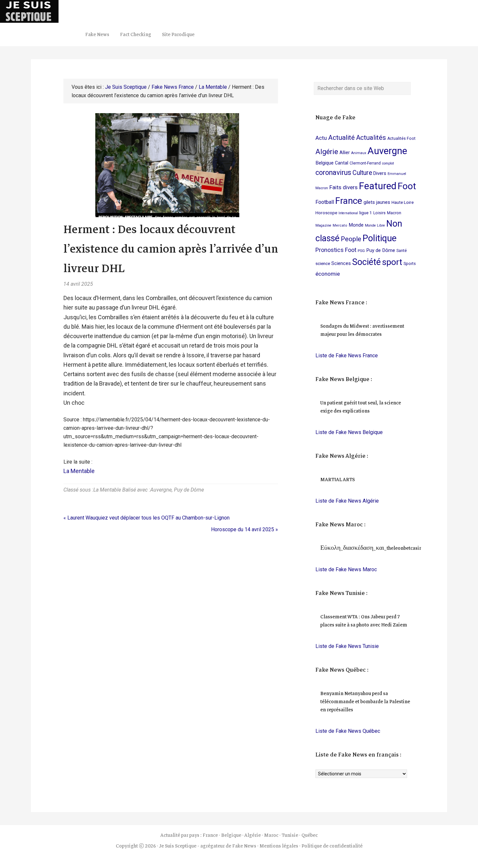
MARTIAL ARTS (337, 479)
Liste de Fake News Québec (347, 731)
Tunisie (290, 835)
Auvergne (161, 490)
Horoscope (326, 212)
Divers (379, 173)
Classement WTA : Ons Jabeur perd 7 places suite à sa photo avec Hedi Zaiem (363, 621)
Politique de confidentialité (332, 846)
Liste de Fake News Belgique (349, 432)
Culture (362, 173)
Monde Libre (375, 225)
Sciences (341, 263)
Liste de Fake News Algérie (347, 501)
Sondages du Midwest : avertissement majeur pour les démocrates (362, 330)
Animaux (358, 153)
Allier (344, 152)
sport (392, 262)
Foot (407, 186)
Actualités (371, 137)
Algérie (326, 152)
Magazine (323, 225)
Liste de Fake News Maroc (346, 569)
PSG (361, 250)
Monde (356, 225)
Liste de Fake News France (346, 355)
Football (324, 202)
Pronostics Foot (335, 250)
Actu (321, 138)
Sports (410, 263)
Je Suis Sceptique (65, 11)
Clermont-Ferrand (365, 163)
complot (388, 163)
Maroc (271, 835)
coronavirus (333, 172)
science (322, 263)
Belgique (324, 163)
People (351, 239)
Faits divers (343, 187)
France (348, 200)
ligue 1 (365, 212)
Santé (401, 250)
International (348, 213)
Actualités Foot (401, 138)
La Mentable (79, 471)
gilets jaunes (377, 202)
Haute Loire (403, 202)
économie (327, 273)
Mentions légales (278, 846)
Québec (309, 835)
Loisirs (379, 213)
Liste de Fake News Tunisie (347, 646)
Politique (379, 238)
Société (366, 262)
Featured (377, 185)
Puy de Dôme (189, 490)
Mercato (340, 225)
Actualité (341, 137)
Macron (394, 212)
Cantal (341, 162)
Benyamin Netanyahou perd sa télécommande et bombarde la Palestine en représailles (365, 702)
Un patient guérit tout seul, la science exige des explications (360, 407)
